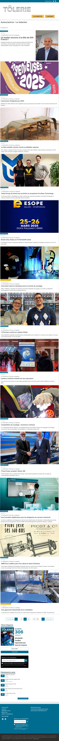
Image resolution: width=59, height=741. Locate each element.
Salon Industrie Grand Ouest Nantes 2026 (13, 688)
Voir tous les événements (23, 698)
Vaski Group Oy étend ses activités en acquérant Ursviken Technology (27, 193)
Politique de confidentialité (39, 710)
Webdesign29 (36, 738)
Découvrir (15, 648)
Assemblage (5, 282)
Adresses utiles (6, 710)
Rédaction (4, 712)
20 (37, 619)
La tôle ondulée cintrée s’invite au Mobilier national (19, 147)
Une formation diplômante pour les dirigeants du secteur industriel (25, 517)
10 (34, 619)
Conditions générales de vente (39, 709)
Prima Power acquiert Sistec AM (13, 471)
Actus (3, 33)
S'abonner (50, 16)
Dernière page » (49, 619)
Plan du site (5, 707)
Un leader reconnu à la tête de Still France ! (17, 38)
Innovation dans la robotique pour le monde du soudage (21, 286)
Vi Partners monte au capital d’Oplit (14, 332)
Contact (4, 709)
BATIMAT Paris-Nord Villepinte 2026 (12, 679)
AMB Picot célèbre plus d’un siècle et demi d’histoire (20, 563)
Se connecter (37, 16)
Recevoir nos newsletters (9, 657)
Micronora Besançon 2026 (10, 683)
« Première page (9, 619)
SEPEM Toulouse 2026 (10, 674)
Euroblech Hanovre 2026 (10, 693)
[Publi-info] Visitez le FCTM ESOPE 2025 (16, 240)
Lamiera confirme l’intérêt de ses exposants (17, 378)
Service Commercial (7, 714)
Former (3, 606)
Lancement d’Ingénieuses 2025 (12, 101)
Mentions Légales (36, 707)
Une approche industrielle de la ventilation (17, 610)
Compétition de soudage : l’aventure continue (18, 425)
